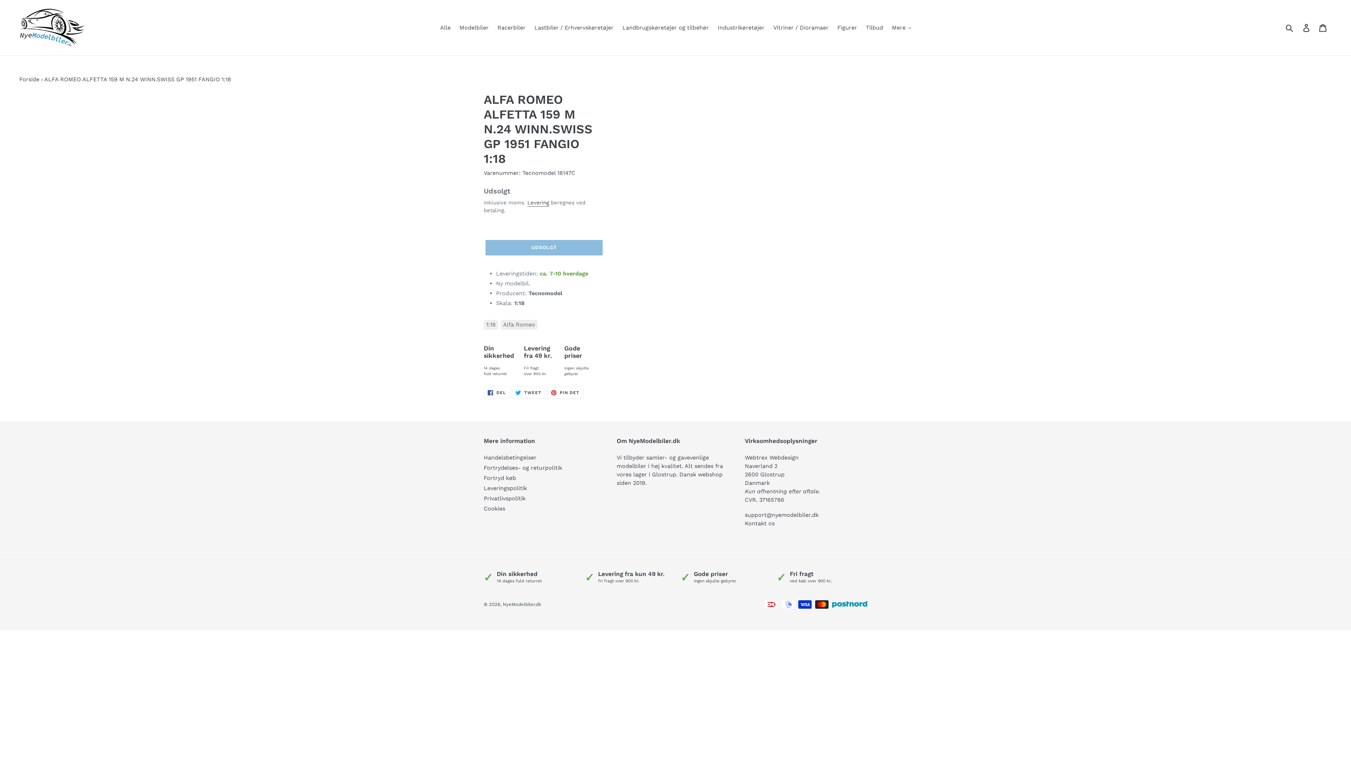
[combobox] (1297, 28)
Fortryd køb (500, 478)
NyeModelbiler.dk (522, 604)
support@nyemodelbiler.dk (782, 515)
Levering (538, 203)
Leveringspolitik (505, 488)
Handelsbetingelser (510, 457)
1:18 (491, 324)
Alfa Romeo (519, 324)
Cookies (494, 508)
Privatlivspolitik (505, 498)
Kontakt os (760, 523)
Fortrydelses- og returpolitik (523, 467)
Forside (29, 79)
